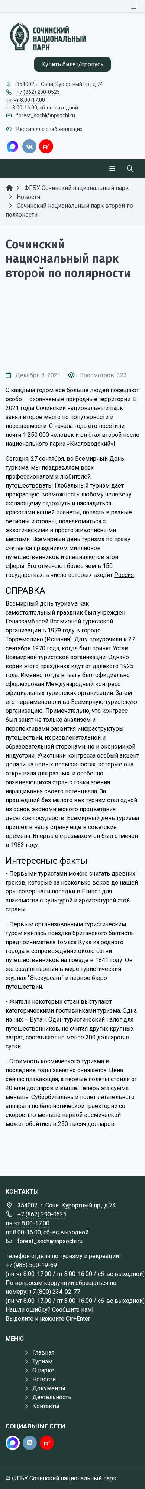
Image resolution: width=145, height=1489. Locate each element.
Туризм (42, 1361)
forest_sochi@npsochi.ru (45, 115)
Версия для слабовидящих (49, 129)
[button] (72, 351)
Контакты (45, 1406)
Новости (44, 1379)
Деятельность (51, 1397)
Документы (48, 1388)
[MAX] (13, 146)
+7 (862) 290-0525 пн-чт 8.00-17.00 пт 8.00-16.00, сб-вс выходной (42, 100)
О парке (43, 1370)
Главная (43, 1352)
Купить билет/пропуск (72, 64)
